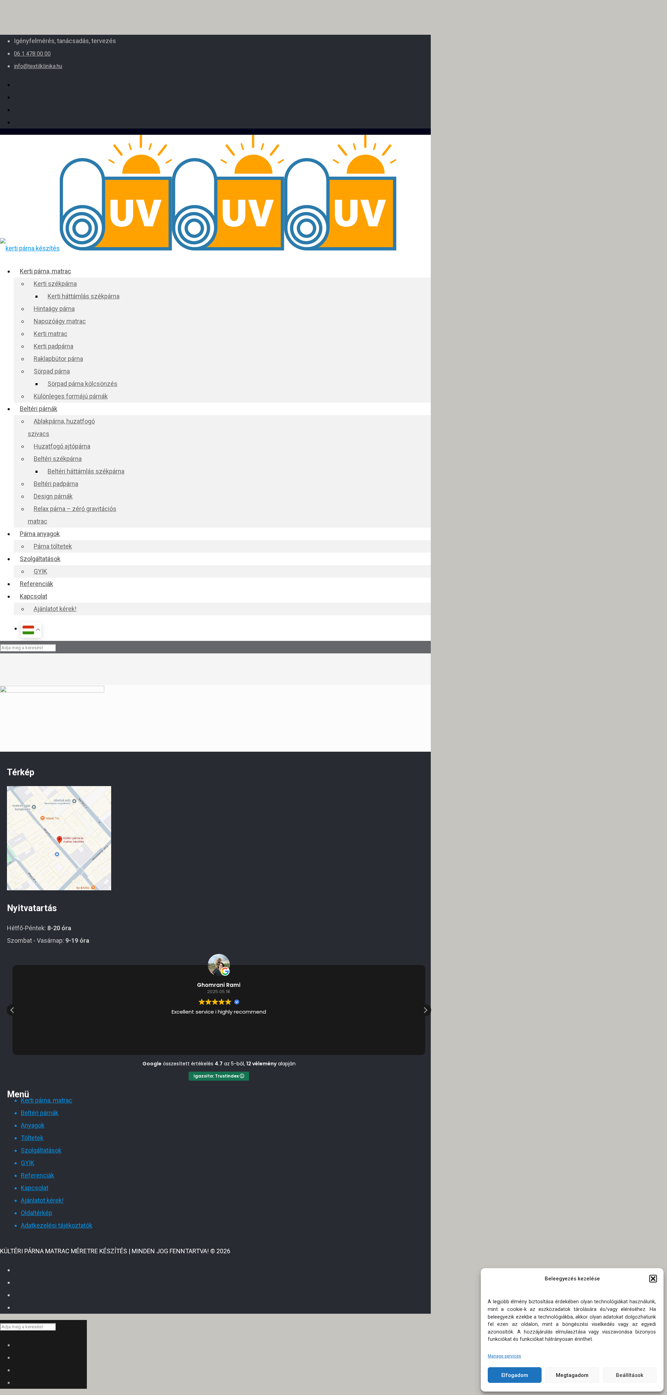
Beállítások (629, 1375)
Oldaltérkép (36, 1212)
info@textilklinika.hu (38, 66)
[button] (653, 1278)
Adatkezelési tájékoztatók (56, 1225)
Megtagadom (572, 1375)
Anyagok (32, 1125)
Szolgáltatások (41, 1150)
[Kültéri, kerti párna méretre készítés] (198, 248)
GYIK (27, 1162)
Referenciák (37, 1175)
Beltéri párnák (39, 1112)
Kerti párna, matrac (46, 1100)
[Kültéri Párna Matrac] (59, 888)
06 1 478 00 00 (32, 53)
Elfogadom (514, 1375)
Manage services (504, 1356)
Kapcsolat (34, 1187)
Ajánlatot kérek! (42, 1200)
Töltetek (32, 1137)
